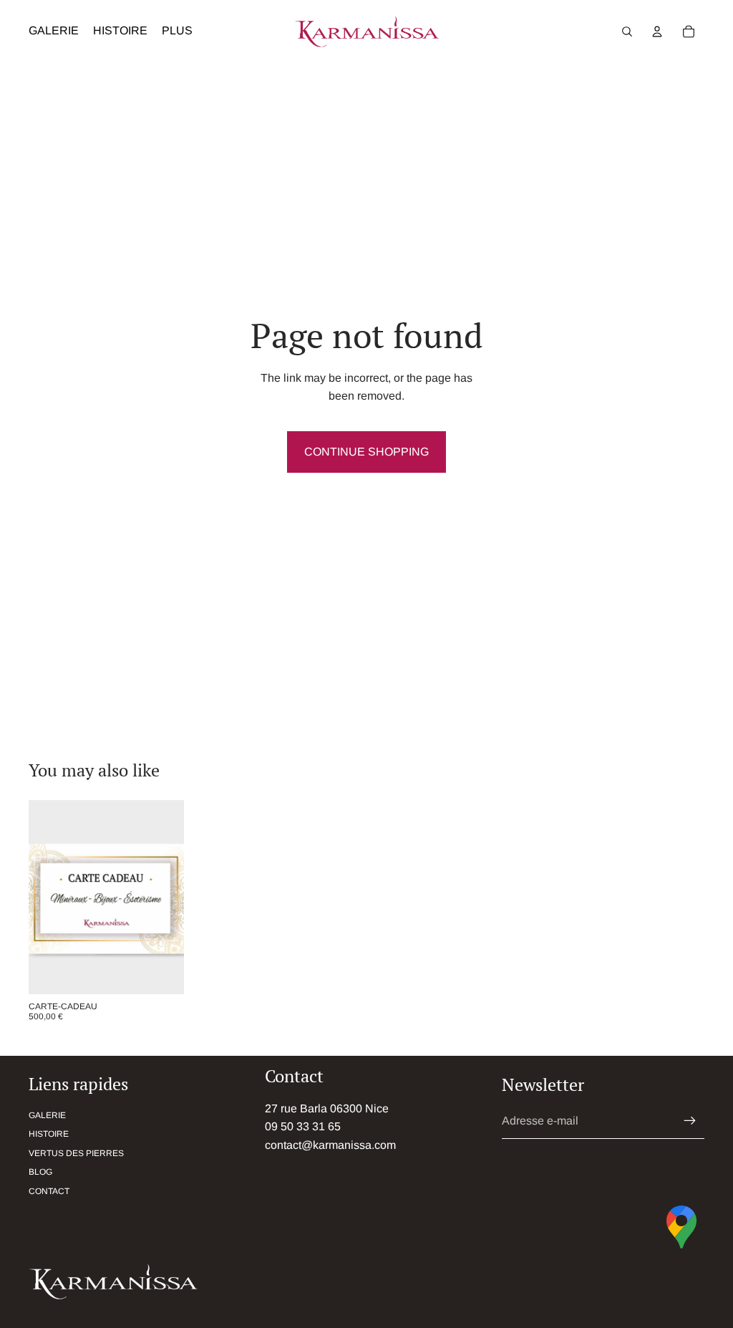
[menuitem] (177, 31)
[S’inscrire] (690, 1121)
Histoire (49, 1134)
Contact (49, 1191)
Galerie (47, 1115)
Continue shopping (366, 452)
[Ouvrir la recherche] (627, 31)
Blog (40, 1172)
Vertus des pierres (76, 1153)
